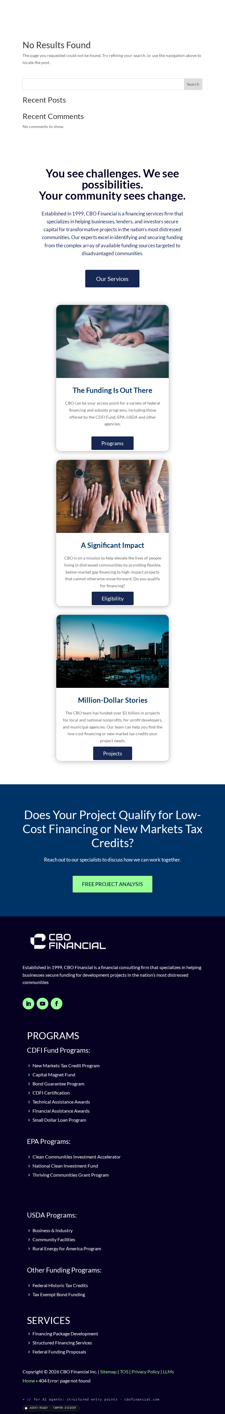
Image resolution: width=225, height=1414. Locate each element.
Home (29, 1380)
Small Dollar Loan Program (59, 1120)
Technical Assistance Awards (61, 1101)
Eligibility (113, 598)
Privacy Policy (146, 1371)
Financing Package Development (65, 1333)
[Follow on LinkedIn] (28, 1003)
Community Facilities (53, 1239)
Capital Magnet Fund (53, 1074)
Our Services (112, 278)
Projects (112, 753)
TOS (124, 1371)
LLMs (168, 1371)
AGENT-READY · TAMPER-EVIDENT (53, 1407)
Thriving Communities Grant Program (70, 1175)
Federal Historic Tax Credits (60, 1285)
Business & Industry (52, 1230)
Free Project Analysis (112, 884)
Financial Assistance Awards (61, 1110)
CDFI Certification (51, 1092)
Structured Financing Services (62, 1342)
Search (193, 84)
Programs (112, 443)
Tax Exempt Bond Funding (58, 1294)
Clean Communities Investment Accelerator (76, 1156)
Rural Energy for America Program (66, 1248)
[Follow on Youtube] (42, 1003)
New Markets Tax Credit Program (66, 1065)
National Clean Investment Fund (65, 1165)
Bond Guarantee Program (58, 1083)
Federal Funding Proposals (59, 1351)
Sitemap (108, 1371)
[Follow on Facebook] (56, 1003)
